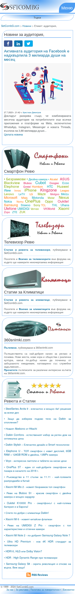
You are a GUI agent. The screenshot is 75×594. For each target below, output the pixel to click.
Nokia (8, 201)
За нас (10, 589)
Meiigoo (54, 194)
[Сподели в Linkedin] (18, 43)
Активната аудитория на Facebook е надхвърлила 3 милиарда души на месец (36, 55)
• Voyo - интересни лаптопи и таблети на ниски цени (35, 461)
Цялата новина (13, 134)
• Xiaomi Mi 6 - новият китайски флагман (28, 519)
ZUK (22, 212)
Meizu (65, 194)
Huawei (63, 186)
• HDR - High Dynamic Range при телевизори (30, 557)
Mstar (51, 198)
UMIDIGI (23, 208)
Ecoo (65, 183)
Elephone (11, 186)
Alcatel (54, 179)
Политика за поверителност (45, 589)
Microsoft (10, 197)
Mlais (24, 198)
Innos (17, 190)
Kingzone (48, 190)
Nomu (20, 201)
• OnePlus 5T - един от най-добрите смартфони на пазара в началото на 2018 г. (37, 468)
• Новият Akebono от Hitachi (20, 428)
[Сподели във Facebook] (8, 43)
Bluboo (27, 183)
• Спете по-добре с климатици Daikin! (26, 513)
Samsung (11, 204)
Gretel (27, 186)
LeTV (22, 194)
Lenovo (9, 194)
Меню (67, 8)
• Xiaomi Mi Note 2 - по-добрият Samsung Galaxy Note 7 (37, 535)
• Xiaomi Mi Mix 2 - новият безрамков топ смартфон (34, 487)
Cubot (40, 182)
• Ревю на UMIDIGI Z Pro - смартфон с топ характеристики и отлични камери (37, 527)
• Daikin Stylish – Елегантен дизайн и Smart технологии (36, 444)
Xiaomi (63, 208)
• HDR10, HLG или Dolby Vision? (23, 551)
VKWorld (49, 209)
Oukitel (63, 201)
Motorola (38, 197)
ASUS (65, 178)
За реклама (22, 589)
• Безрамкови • (16, 178)
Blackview (12, 182)
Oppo (49, 201)
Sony (36, 205)
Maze (42, 193)
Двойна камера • (39, 179)
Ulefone (10, 208)
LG (31, 194)
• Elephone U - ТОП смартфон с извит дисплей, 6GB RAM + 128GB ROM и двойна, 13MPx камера (37, 452)
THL (55, 205)
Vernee (35, 209)
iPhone (30, 190)
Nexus (64, 197)
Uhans (65, 205)
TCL (43, 205)
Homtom (37, 186)
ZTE (14, 212)
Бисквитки (68, 589)
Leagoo (64, 190)
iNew (7, 190)
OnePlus (32, 201)
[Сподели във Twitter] (28, 43)
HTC (50, 186)
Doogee (54, 183)
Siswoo (25, 205)
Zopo (7, 212)
